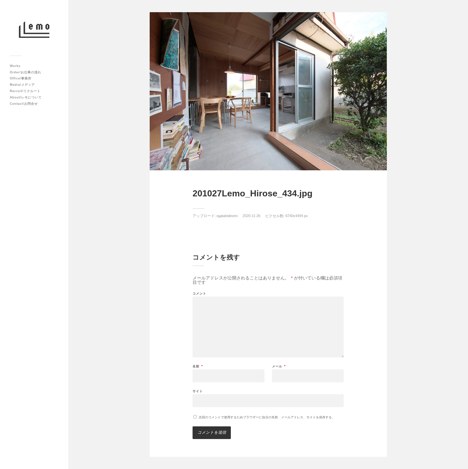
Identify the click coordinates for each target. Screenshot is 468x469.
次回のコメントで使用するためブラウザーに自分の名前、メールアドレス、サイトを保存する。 (267, 417)
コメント (199, 293)
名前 (198, 366)
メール (279, 366)
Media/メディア (22, 84)
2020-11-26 (251, 216)
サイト (198, 391)
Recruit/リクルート (25, 91)
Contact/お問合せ (24, 103)
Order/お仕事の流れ (25, 72)
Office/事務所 (20, 78)
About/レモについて (26, 97)
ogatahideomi (227, 216)
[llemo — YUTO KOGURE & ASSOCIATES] (34, 29)
